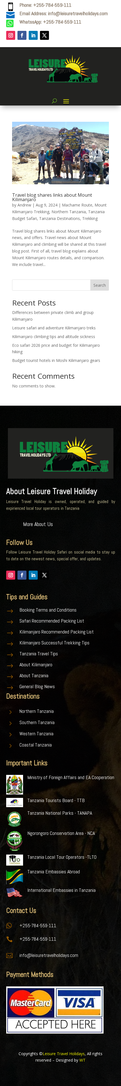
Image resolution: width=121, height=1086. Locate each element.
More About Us (38, 524)
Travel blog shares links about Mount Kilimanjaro (52, 197)
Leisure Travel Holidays (63, 1053)
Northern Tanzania (68, 211)
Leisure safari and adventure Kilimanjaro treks (54, 327)
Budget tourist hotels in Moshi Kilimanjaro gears (56, 360)
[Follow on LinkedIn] (33, 35)
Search (99, 285)
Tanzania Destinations (59, 218)
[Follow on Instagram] (10, 35)
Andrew (24, 205)
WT (82, 1060)
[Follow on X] (44, 35)
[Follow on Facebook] (21, 35)
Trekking (90, 218)
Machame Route (77, 205)
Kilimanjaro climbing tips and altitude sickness (53, 336)
